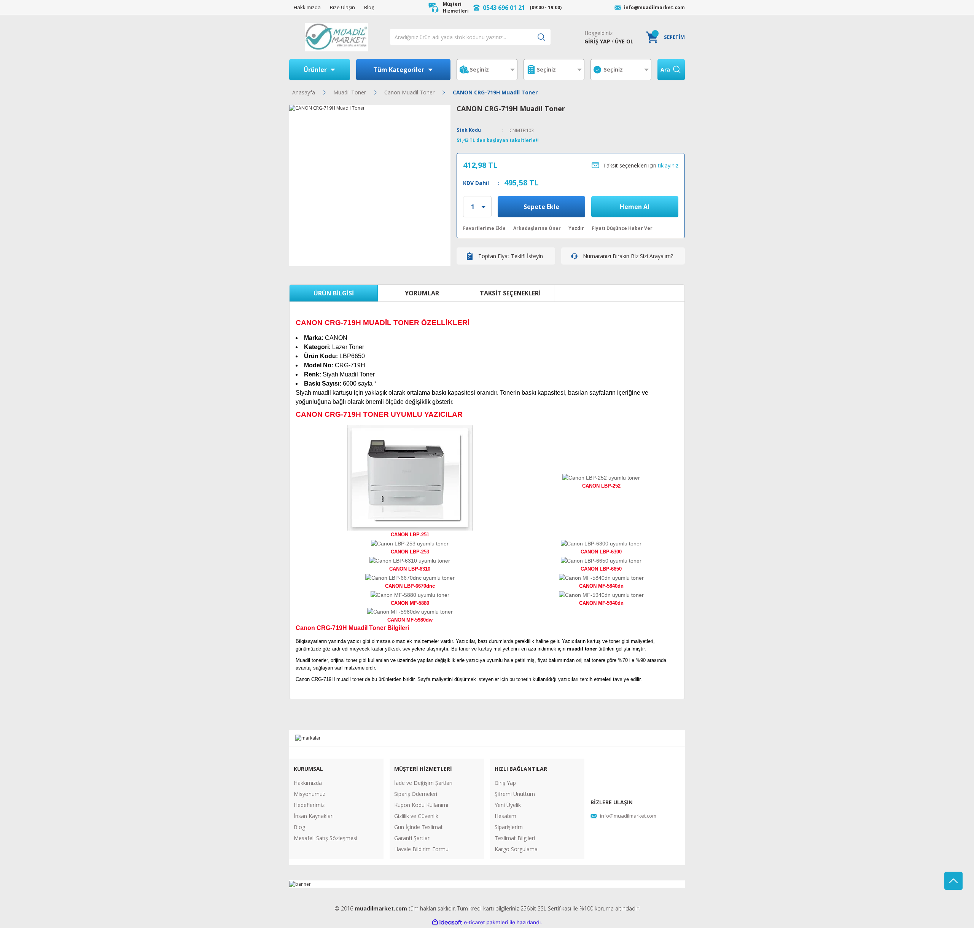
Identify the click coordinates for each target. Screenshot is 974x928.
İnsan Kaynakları (314, 816)
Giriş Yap (505, 782)
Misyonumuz (309, 793)
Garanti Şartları (412, 838)
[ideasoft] (447, 922)
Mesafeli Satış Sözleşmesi (325, 838)
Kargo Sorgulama (516, 849)
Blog (299, 827)
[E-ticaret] (486, 922)
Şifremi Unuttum (515, 793)
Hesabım (505, 816)
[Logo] (336, 37)
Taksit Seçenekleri (510, 293)
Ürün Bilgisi (334, 293)
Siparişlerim (509, 827)
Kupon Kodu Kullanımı (421, 804)
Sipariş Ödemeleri (415, 793)
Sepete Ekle (541, 207)
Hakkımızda (308, 782)
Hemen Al (634, 207)
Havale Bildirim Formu (421, 849)
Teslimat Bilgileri (515, 838)
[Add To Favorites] (484, 228)
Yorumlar (422, 293)
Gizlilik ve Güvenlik (416, 816)
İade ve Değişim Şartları (423, 782)
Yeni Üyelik (508, 804)
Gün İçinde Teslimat (418, 827)
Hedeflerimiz (309, 804)
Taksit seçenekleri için (640, 165)
